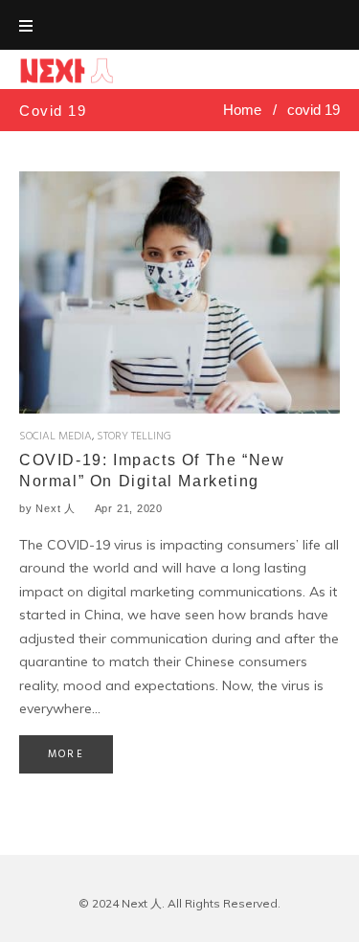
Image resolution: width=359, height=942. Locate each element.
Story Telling (134, 436)
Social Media (55, 436)
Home (242, 109)
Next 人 (55, 508)
